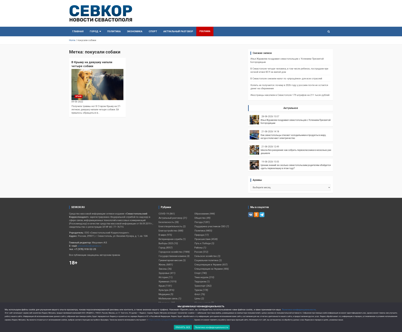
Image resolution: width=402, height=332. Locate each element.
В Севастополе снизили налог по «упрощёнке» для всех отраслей (286, 78)
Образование (201, 213)
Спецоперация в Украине (208, 264)
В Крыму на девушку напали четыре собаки (91, 64)
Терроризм (200, 281)
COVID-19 (164, 213)
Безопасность (166, 222)
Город (94, 31)
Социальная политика (206, 260)
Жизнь (162, 264)
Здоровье (164, 273)
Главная (78, 31)
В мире (162, 234)
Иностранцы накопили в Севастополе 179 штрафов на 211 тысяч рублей (289, 95)
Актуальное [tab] (290, 108)
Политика (114, 31)
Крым (78, 96)
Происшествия (202, 239)
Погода (198, 222)
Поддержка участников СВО (209, 226)
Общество (200, 218)
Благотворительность (170, 226)
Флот (197, 294)
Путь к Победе (202, 243)
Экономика (134, 31)
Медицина (164, 294)
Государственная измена (172, 256)
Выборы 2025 (166, 243)
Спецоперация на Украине (208, 268)
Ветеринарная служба (170, 239)
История (163, 277)
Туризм (198, 290)
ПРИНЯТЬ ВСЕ (182, 327)
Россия (198, 251)
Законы (163, 268)
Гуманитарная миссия (170, 260)
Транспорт (200, 285)
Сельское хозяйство (205, 256)
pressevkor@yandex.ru (89, 245)
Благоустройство (168, 230)
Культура (163, 290)
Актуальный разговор (178, 31)
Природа (199, 234)
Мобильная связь (168, 298)
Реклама (204, 31)
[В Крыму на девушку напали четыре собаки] (97, 84)
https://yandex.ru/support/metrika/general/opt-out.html (171, 320)
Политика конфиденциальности (299, 309)
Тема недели (201, 277)
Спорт (153, 31)
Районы (198, 247)
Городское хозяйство (170, 251)
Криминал (164, 281)
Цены (197, 298)
